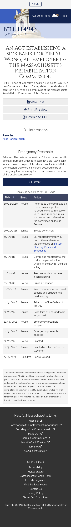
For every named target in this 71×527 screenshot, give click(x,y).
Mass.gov (34, 420)
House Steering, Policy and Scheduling (48, 247)
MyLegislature (35, 471)
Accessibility (36, 467)
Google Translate (34, 451)
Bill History (34, 182)
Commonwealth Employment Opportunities (34, 425)
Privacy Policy (35, 493)
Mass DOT (34, 433)
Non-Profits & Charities (34, 442)
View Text (36, 102)
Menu (37, 4)
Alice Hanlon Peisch (14, 138)
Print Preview (37, 109)
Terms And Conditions (35, 497)
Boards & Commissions (34, 438)
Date (8, 197)
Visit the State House (35, 484)
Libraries (34, 446)
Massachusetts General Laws (35, 476)
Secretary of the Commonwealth (34, 429)
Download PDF (36, 117)
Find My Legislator (35, 480)
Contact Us (35, 488)
